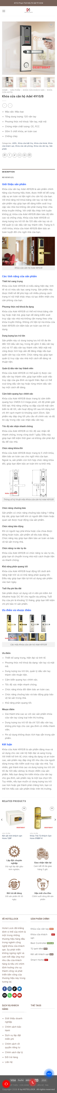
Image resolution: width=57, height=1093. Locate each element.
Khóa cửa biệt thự (25, 143)
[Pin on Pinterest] (24, 155)
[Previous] (6, 48)
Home (5, 90)
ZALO (49, 1074)
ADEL (14, 143)
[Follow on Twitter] (19, 988)
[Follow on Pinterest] (14, 995)
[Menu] (3, 11)
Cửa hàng (24, 1085)
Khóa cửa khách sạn (33, 90)
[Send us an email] (4, 995)
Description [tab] (8, 172)
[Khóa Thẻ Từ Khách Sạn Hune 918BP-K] (42, 818)
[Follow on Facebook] (4, 988)
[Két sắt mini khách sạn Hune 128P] (14, 818)
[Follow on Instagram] (9, 988)
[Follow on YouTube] (19, 995)
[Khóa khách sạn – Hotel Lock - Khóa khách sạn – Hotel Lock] (28, 11)
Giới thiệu (13, 1085)
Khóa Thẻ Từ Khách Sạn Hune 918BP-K (40, 837)
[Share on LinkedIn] (29, 155)
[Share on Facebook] (9, 155)
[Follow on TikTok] (14, 988)
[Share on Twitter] (14, 155)
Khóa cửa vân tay (41, 146)
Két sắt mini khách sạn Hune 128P (12, 837)
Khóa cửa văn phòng (24, 146)
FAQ (46, 1085)
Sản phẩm (15, 90)
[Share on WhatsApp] (4, 155)
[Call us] (9, 995)
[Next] (50, 48)
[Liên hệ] (6, 1084)
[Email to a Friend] (19, 155)
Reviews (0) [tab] (8, 177)
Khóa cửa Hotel (40, 143)
